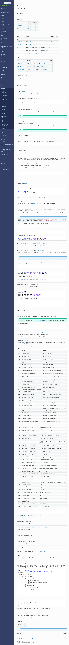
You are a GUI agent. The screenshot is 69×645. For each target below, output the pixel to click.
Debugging (3, 16)
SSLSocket (3, 112)
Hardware (2, 80)
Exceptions (3, 75)
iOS (1, 81)
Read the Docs (34, 638)
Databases (2, 34)
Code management (4, 28)
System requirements (4, 154)
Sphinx (21, 638)
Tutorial (2, 166)
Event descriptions (5, 125)
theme (26, 638)
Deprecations (3, 142)
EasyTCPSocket (4, 92)
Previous (19, 633)
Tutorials (2, 9)
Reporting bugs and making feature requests (7, 151)
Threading (2, 55)
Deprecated (3, 74)
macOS (2, 45)
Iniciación (2, 164)
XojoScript (2, 62)
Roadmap (2, 152)
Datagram (3, 91)
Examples (2, 15)
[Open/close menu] (0, 88)
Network (3, 102)
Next (64, 633)
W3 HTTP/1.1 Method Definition (40, 551)
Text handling (3, 54)
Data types (2, 71)
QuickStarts (3, 8)
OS (1, 129)
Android (2, 21)
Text (1, 133)
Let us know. (31, 639)
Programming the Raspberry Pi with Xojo (7, 147)
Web (1, 58)
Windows (2, 59)
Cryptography (3, 70)
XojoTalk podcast (3, 159)
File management (4, 38)
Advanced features (4, 20)
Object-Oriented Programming (6, 13)
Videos (2, 158)
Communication (3, 29)
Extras (2, 155)
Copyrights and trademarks (5, 169)
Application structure (4, 25)
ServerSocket (4, 106)
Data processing (3, 32)
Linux (2, 42)
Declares (2, 36)
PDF (1, 131)
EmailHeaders (4, 96)
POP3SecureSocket (5, 105)
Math (2, 85)
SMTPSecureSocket (5, 107)
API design (3, 22)
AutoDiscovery (4, 89)
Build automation (4, 27)
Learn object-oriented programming (7, 144)
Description (4, 117)
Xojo (7, 1)
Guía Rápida (3, 163)
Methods (3, 120)
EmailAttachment (4, 95)
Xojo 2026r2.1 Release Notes (5, 149)
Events (3, 121)
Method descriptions (5, 124)
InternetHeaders (4, 99)
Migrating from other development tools (6, 47)
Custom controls (3, 31)
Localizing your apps (4, 43)
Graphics (2, 39)
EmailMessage (4, 98)
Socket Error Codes (5, 110)
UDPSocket (3, 114)
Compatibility (4, 128)
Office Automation (4, 48)
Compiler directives (4, 67)
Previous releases (4, 145)
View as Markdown (20, 641)
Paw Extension (49, 630)
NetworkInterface (4, 103)
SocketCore (3, 109)
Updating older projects (5, 157)
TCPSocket (3, 113)
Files (1, 77)
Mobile (2, 87)
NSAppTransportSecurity (35, 610)
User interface (3, 57)
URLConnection (3, 116)
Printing (2, 51)
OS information (3, 50)
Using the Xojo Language (5, 12)
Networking (3, 88)
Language (2, 82)
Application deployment (5, 24)
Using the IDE (3, 11)
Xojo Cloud (3, 61)
